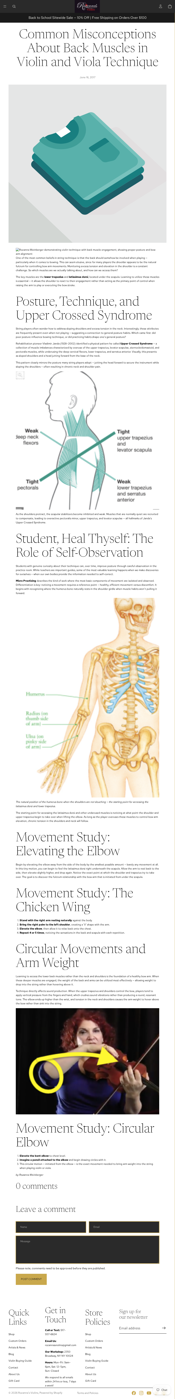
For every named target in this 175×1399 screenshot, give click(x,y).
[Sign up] (163, 1328)
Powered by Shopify (50, 1393)
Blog (11, 1354)
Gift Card (14, 1381)
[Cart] (170, 6)
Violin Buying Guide (20, 1360)
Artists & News (17, 1347)
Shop (12, 1334)
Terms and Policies (87, 1393)
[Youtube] (149, 1393)
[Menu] (5, 6)
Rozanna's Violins (28, 1393)
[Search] (14, 6)
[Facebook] (133, 1393)
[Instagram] (141, 1393)
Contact (13, 1367)
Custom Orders (17, 1341)
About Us (14, 1374)
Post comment (31, 1279)
